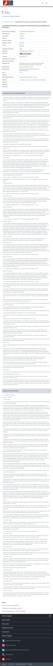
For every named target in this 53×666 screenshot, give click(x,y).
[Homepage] (2, 21)
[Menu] (46, 3)
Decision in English (26, 53)
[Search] (42, 3)
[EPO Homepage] (8, 3)
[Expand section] (50, 616)
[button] (26, 93)
